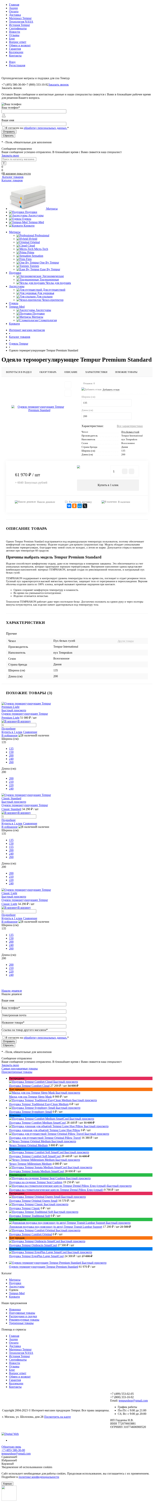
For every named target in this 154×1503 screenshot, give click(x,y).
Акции (13, 8)
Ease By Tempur (50, 269)
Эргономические (53, 276)
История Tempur (19, 25)
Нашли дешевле (46, 502)
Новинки (15, 1309)
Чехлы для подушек (58, 282)
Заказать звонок (58, 84)
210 (11, 781)
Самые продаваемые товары (20, 1068)
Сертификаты (18, 28)
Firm (29, 259)
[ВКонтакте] (69, 506)
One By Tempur (49, 262)
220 (11, 785)
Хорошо (7, 1483)
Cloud (31, 245)
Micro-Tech (41, 249)
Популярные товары (22, 1312)
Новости (14, 31)
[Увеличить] (39, 408)
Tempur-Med (36, 222)
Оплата (13, 11)
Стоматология (47, 320)
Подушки (31, 212)
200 (11, 755)
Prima (30, 252)
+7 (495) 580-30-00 (13, 1450)
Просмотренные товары (17, 1072)
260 (11, 762)
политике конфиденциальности (39, 1476)
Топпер (34, 266)
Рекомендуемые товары (24, 1319)
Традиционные (49, 279)
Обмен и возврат (20, 45)
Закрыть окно (10, 155)
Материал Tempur (20, 18)
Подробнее (9, 728)
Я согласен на (37, 128)
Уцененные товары (21, 1323)
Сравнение (30, 732)
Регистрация (17, 65)
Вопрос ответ (17, 42)
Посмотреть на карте (57, 1416)
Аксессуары (36, 215)
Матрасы (52, 208)
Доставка (15, 14)
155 (11, 846)
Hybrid (33, 238)
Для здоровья (45, 293)
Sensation (37, 255)
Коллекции (16, 52)
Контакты (15, 55)
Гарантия (15, 48)
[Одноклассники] (74, 506)
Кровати (29, 225)
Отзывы (14, 35)
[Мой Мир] (79, 506)
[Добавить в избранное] (68, 384)
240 (11, 758)
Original (35, 242)
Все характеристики (130, 426)
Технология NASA (21, 21)
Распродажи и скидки (23, 1316)
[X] (85, 506)
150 (11, 752)
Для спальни (44, 296)
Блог (12, 38)
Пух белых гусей (130, 431)
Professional (42, 235)
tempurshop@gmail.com (133, 1400)
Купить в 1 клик (108, 485)
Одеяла (26, 218)
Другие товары (126, 641)
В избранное (10, 735)
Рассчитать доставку (80, 502)
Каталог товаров (12, 177)
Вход (12, 62)
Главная (14, 4)
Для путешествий (54, 289)
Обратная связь (11, 1446)
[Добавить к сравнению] (68, 393)
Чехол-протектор (52, 299)
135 (11, 748)
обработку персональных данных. (45, 128)
